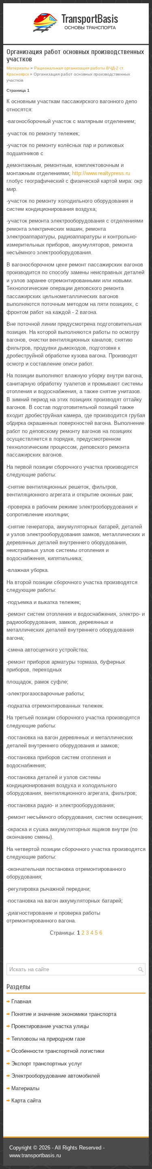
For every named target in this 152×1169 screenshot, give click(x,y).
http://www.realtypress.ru (101, 173)
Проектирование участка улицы (50, 1026)
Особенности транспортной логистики (57, 1051)
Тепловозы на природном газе (48, 1039)
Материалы (17, 68)
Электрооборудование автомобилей (55, 1076)
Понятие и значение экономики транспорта (63, 1014)
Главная (21, 1001)
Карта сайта (26, 1101)
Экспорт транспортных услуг (46, 1064)
